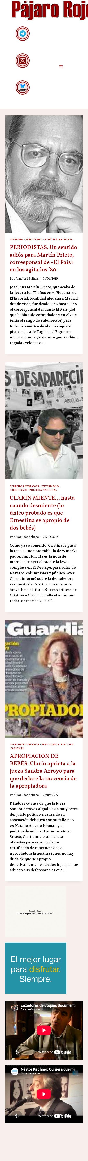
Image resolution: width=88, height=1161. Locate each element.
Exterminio (50, 486)
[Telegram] (23, 33)
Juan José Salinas (27, 278)
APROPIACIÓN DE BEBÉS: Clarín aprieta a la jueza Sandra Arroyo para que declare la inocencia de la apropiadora (43, 771)
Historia (16, 239)
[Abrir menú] (61, 66)
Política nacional (59, 239)
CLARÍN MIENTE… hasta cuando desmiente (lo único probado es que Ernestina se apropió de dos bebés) (42, 513)
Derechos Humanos (24, 486)
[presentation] (44, 174)
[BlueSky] (23, 87)
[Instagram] (23, 60)
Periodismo (34, 239)
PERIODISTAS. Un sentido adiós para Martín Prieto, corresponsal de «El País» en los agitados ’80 (43, 258)
